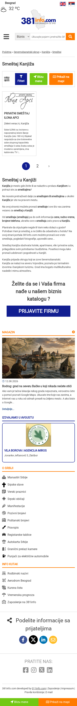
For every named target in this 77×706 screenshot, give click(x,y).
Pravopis (13, 527)
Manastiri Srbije (17, 477)
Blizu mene (20, 702)
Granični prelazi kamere (22, 549)
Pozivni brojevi (17, 513)
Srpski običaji (16, 499)
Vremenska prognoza (21, 595)
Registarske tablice (19, 534)
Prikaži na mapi (59, 702)
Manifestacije (16, 506)
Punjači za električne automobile (28, 556)
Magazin (8, 332)
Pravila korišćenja (35, 692)
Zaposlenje (54, 688)
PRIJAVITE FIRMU (39, 311)
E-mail (49, 692)
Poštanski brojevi (18, 520)
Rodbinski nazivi (18, 573)
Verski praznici (17, 491)
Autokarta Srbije (18, 542)
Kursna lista (15, 587)
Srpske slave (15, 484)
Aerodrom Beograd (19, 580)
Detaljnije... (8, 409)
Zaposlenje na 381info (22, 602)
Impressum (67, 688)
